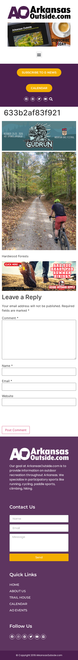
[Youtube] (45, 99)
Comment (10, 317)
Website (7, 395)
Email (7, 380)
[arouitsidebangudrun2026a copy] (39, 149)
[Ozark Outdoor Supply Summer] (39, 290)
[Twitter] (39, 99)
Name (7, 365)
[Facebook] (26, 99)
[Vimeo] (43, 636)
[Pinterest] (32, 99)
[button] (39, 54)
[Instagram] (18, 636)
